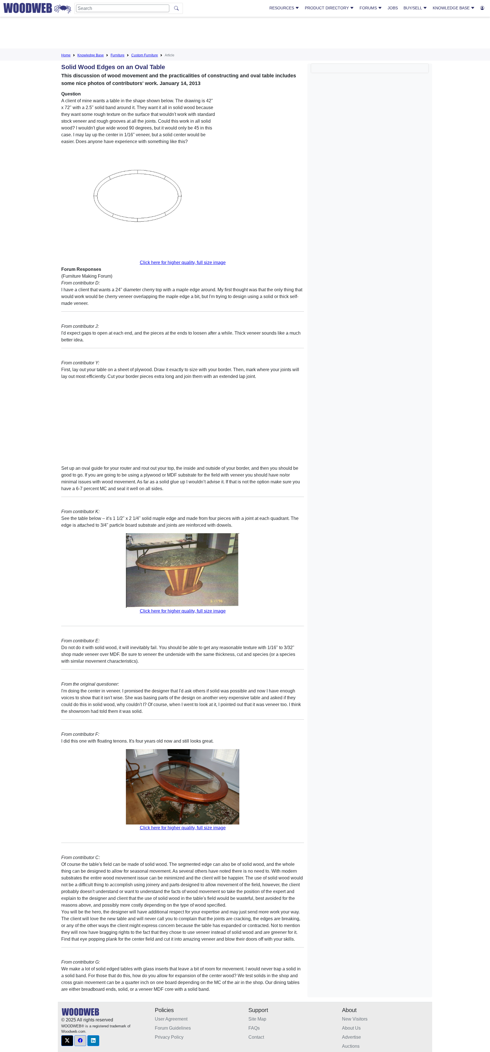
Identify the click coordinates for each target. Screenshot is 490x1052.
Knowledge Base (452, 8)
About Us (351, 1028)
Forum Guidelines (173, 1028)
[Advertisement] (245, 33)
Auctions (351, 1046)
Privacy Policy (169, 1037)
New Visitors (355, 1019)
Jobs (393, 8)
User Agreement (171, 1019)
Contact (256, 1037)
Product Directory (327, 8)
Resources (282, 8)
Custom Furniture (144, 55)
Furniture (117, 55)
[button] (67, 1040)
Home (66, 55)
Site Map (257, 1019)
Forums (369, 8)
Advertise (351, 1037)
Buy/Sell (413, 8)
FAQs (254, 1028)
